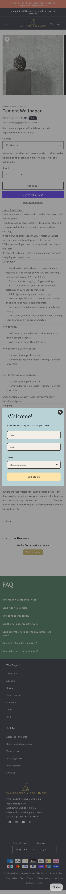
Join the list (34, 476)
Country (10, 457)
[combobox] (34, 465)
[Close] (60, 412)
